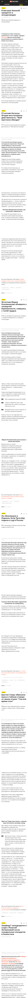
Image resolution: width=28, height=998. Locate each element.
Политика (7, 4)
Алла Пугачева (21, 680)
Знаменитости (5, 287)
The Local (4, 37)
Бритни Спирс (13, 912)
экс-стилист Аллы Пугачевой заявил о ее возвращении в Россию (13, 672)
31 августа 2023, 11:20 (6, 313)
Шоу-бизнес (18, 287)
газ (15, 680)
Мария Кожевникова (6, 503)
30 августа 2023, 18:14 (6, 703)
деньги (11, 680)
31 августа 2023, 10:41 (6, 522)
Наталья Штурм (5, 289)
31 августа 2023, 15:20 (6, 122)
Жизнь (21, 4)
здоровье (12, 287)
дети (11, 501)
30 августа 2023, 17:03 (6, 936)
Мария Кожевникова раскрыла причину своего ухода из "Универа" (12, 496)
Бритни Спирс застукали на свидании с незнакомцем (12, 907)
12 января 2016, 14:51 (6, 17)
